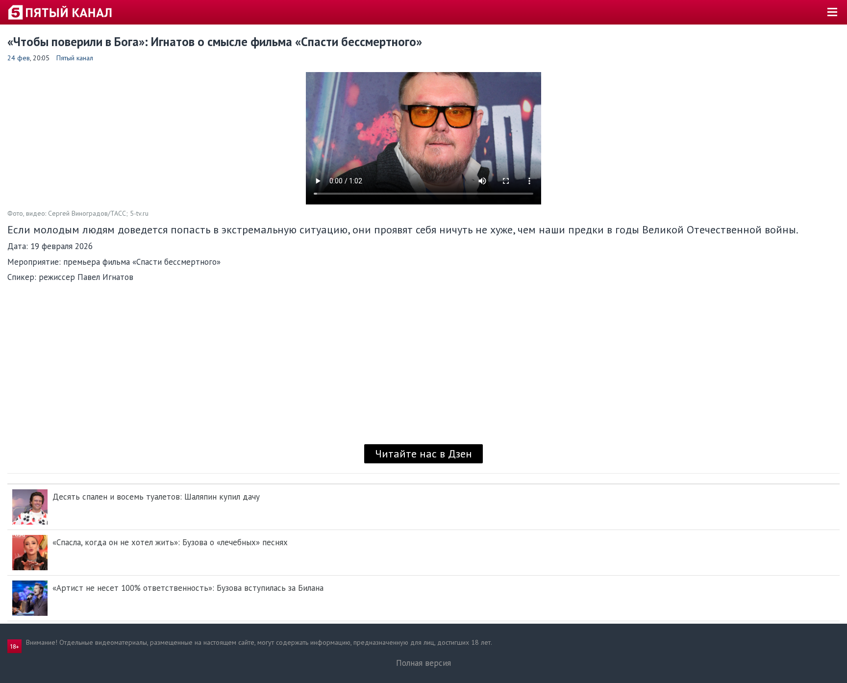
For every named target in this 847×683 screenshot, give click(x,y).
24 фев (18, 57)
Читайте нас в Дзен (423, 453)
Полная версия (423, 663)
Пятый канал (74, 57)
